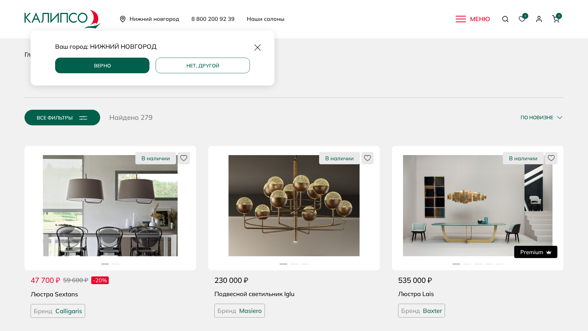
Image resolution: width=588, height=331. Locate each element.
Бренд (58, 311)
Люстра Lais (416, 294)
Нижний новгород (154, 18)
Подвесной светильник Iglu (254, 294)
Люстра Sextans (54, 294)
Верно (102, 66)
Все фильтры (55, 118)
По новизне (537, 117)
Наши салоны (266, 19)
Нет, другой (203, 66)
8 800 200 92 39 (213, 19)
